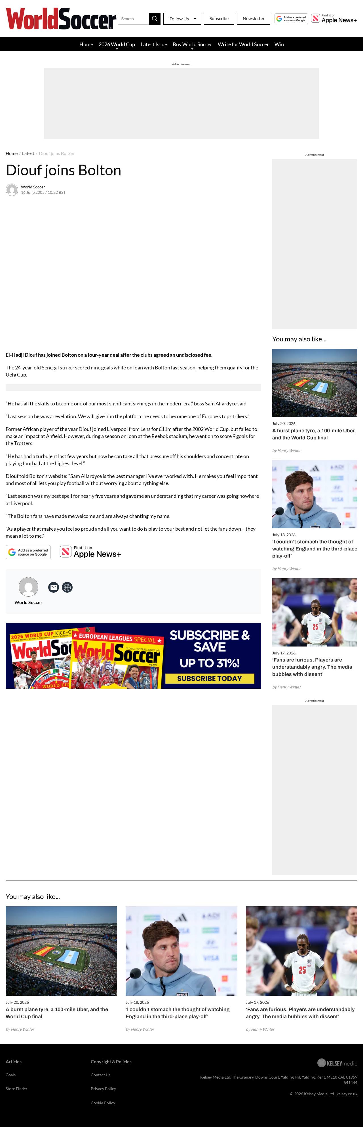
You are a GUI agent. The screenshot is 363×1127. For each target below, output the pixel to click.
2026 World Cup (117, 44)
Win (279, 44)
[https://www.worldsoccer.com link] (67, 587)
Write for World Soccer (243, 44)
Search (155, 19)
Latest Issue (154, 44)
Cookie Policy (103, 1102)
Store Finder (17, 1088)
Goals (11, 1074)
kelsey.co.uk (347, 1093)
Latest (28, 153)
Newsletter (254, 18)
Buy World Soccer (192, 44)
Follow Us (179, 18)
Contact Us (100, 1074)
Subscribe (219, 18)
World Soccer (33, 186)
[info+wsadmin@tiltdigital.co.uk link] (53, 587)
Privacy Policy (103, 1088)
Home (86, 44)
